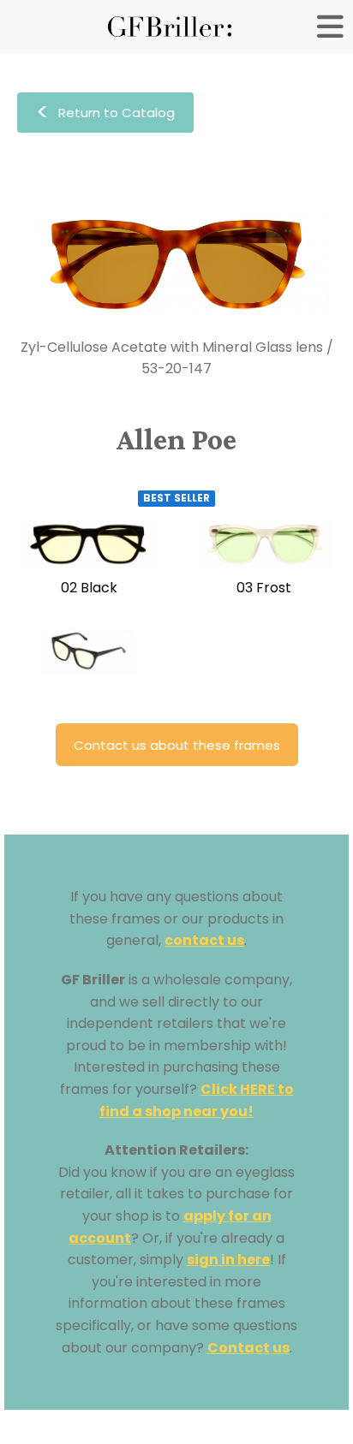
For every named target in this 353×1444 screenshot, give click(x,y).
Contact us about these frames (177, 745)
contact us (204, 940)
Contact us (248, 1348)
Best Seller (176, 497)
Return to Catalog (105, 112)
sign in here (228, 1259)
